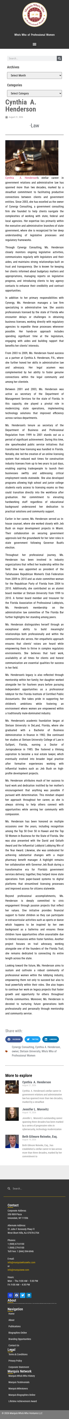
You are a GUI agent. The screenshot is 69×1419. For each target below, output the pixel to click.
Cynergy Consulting (23, 1047)
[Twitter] (22, 1295)
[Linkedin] (28, 1295)
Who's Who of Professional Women (34, 34)
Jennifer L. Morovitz (35, 1109)
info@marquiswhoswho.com (21, 1262)
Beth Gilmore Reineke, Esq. (40, 1136)
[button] (35, 44)
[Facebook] (16, 1295)
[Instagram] (10, 1295)
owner (15, 1051)
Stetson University (30, 1051)
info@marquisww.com (18, 1269)
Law (35, 125)
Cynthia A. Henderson (47, 1047)
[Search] (59, 58)
